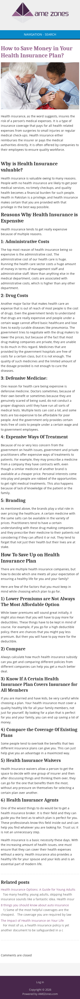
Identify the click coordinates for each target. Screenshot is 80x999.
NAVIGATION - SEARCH (40, 34)
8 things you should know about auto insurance (35, 905)
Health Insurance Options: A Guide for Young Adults (38, 889)
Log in (40, 982)
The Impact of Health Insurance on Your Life (32, 920)
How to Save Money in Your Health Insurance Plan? (37, 52)
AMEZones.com (48, 994)
